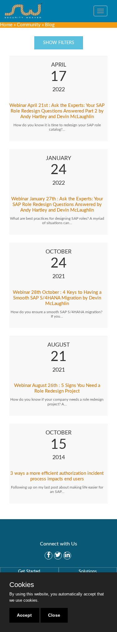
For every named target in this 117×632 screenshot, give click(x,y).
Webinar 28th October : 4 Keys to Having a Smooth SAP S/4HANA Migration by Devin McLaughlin (57, 298)
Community (29, 25)
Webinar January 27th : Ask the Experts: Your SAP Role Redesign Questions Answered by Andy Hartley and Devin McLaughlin (57, 205)
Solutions (88, 571)
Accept (24, 615)
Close (54, 615)
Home (6, 25)
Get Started (29, 571)
